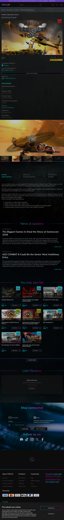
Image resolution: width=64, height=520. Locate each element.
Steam (6, 65)
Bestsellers (22, 481)
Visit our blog (40, 429)
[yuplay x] (37, 439)
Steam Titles (22, 486)
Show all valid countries (32, 73)
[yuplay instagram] (32, 439)
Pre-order (14, 305)
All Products (22, 478)
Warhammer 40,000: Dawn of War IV (10, 323)
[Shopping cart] (57, 4)
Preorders (21, 483)
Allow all (51, 508)
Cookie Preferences (7, 486)
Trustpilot (5, 502)
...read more (57, 247)
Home (3, 10)
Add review (32, 388)
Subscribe (25, 429)
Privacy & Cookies (7, 483)
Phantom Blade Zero (7, 300)
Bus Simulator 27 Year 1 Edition (11, 345)
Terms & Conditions (19, 425)
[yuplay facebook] (42, 439)
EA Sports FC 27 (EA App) (50, 300)
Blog (32, 478)
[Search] (40, 4)
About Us (5, 478)
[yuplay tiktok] (26, 439)
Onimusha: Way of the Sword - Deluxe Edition (31, 345)
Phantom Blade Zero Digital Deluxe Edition (30, 300)
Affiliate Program (35, 481)
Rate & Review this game (9, 17)
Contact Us (34, 486)
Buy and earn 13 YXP (56, 60)
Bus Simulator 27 (48, 322)
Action (16, 10)
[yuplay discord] (21, 439)
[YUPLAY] (6, 5)
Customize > (51, 514)
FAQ (32, 483)
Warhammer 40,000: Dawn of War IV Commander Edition (31, 323)
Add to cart (53, 57)
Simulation (10, 108)
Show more (32, 360)
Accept (18, 425)
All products (9, 10)
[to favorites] (59, 57)
